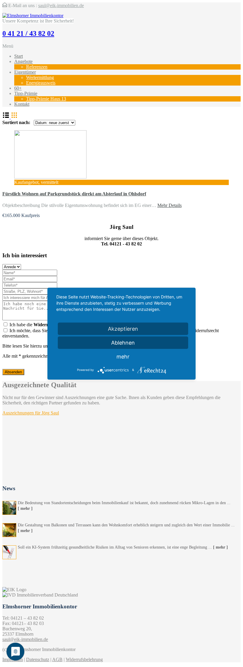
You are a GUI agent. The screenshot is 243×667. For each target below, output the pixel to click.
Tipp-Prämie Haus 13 (46, 98)
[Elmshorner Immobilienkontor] (32, 15)
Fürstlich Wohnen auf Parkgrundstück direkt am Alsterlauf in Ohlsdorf (74, 193)
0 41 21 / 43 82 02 (28, 33)
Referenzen (36, 66)
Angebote (23, 61)
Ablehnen (123, 342)
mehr (123, 356)
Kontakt (21, 104)
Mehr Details (169, 205)
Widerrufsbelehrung (84, 659)
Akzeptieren (123, 328)
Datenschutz (37, 659)
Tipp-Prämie (25, 93)
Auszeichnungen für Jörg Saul (30, 412)
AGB (57, 659)
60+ (18, 88)
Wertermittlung (40, 77)
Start (18, 56)
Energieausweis (40, 82)
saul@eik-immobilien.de (61, 5)
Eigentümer (25, 72)
